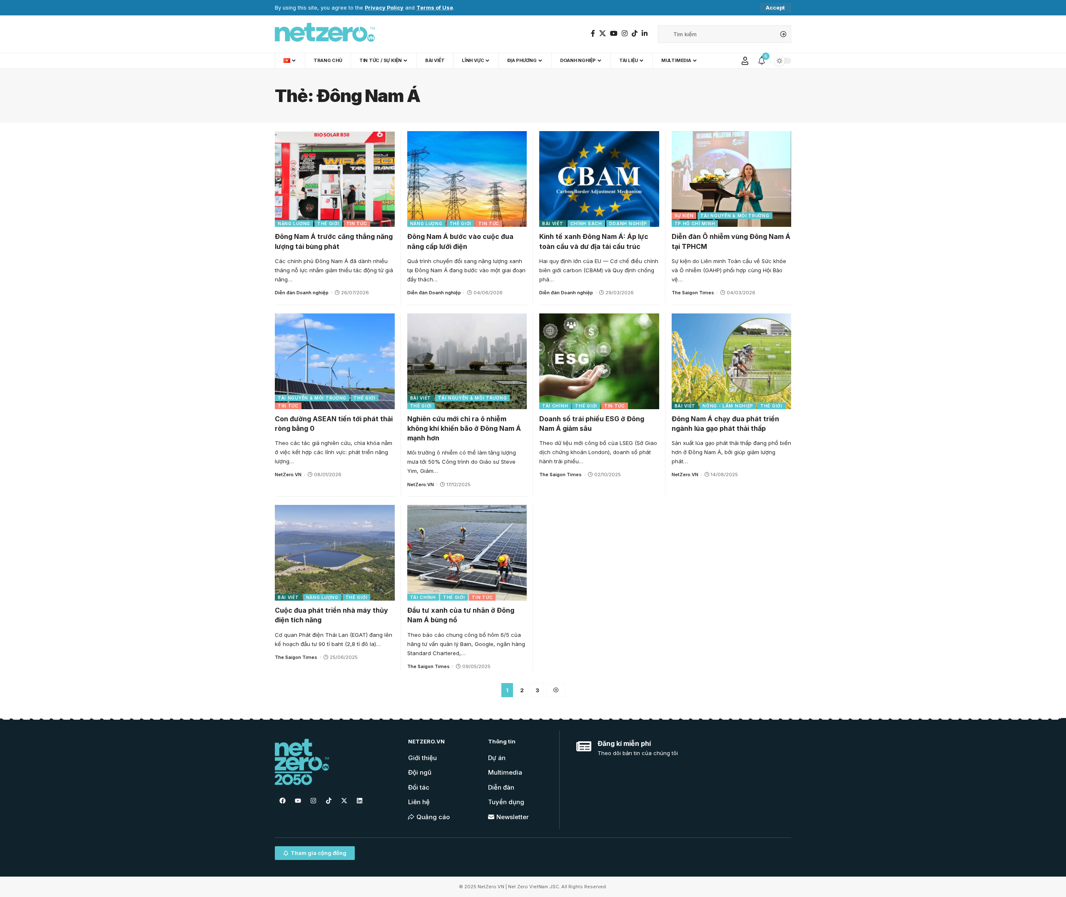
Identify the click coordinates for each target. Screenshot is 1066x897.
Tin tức (356, 223)
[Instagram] (625, 33)
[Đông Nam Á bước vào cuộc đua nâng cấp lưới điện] (467, 179)
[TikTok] (635, 33)
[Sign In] (745, 61)
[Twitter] (602, 33)
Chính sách (586, 223)
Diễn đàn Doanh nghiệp (302, 293)
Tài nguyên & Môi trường (734, 215)
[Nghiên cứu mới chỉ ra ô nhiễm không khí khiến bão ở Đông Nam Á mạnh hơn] (467, 361)
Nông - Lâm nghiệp (727, 405)
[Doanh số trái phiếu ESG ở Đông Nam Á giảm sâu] (599, 361)
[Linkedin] (359, 800)
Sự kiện (684, 215)
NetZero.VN (288, 474)
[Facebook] (593, 33)
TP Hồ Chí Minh (695, 223)
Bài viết (552, 223)
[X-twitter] (343, 800)
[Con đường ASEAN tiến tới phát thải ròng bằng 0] (335, 361)
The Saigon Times (693, 293)
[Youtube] (297, 800)
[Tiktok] (328, 800)
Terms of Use (434, 8)
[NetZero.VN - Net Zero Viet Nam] (325, 34)
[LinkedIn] (645, 33)
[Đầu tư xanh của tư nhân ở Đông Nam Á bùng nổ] (467, 553)
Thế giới (328, 223)
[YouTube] (614, 33)
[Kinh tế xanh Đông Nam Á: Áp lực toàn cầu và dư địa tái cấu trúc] (599, 179)
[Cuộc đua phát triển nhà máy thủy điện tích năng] (335, 553)
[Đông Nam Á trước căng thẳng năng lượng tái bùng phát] (335, 179)
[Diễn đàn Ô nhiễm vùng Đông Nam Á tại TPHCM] (732, 179)
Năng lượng (294, 223)
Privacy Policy (384, 8)
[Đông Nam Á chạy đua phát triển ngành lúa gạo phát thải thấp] (732, 361)
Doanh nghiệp (628, 223)
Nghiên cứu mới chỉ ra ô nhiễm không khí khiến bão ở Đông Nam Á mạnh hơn (464, 428)
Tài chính (555, 405)
